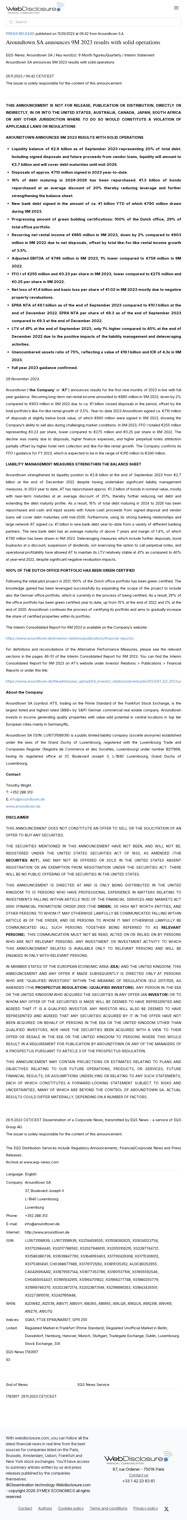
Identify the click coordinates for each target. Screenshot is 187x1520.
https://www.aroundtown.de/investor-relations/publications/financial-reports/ (70, 638)
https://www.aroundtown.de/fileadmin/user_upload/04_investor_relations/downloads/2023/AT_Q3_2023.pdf (95, 681)
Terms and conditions (108, 1508)
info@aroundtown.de (27, 799)
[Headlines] (35, 8)
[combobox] (93, 22)
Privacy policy (145, 1508)
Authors (45, 1508)
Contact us (138, 1475)
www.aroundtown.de (23, 806)
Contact (25, 1508)
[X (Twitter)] (166, 1508)
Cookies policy (71, 1508)
